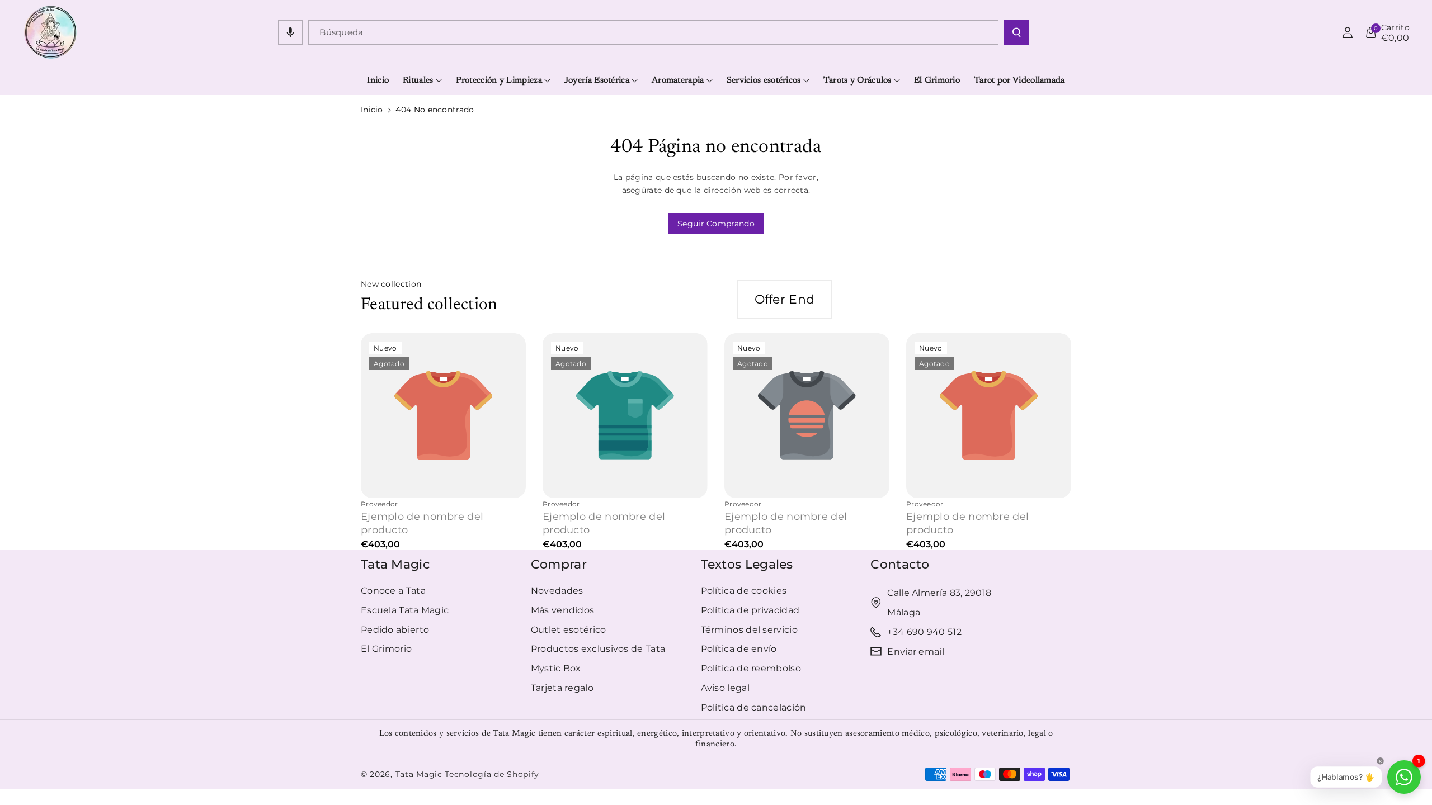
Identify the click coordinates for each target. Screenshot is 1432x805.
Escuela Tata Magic (405, 610)
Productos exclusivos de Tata (598, 648)
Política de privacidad (750, 610)
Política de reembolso (751, 668)
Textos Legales (747, 564)
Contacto (899, 564)
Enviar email (915, 651)
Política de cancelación (754, 707)
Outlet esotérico (568, 629)
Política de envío (739, 648)
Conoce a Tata (393, 590)
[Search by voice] (290, 32)
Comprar (559, 564)
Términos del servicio (749, 629)
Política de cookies (744, 590)
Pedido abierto (395, 629)
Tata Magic (395, 564)
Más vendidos (563, 610)
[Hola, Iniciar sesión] (1347, 32)
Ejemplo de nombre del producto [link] (422, 523)
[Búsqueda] (1016, 32)
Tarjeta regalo (562, 688)
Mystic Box (556, 668)
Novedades (557, 590)
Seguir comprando (716, 224)
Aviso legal (725, 688)
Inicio (372, 110)
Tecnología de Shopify (492, 774)
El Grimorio (386, 648)
